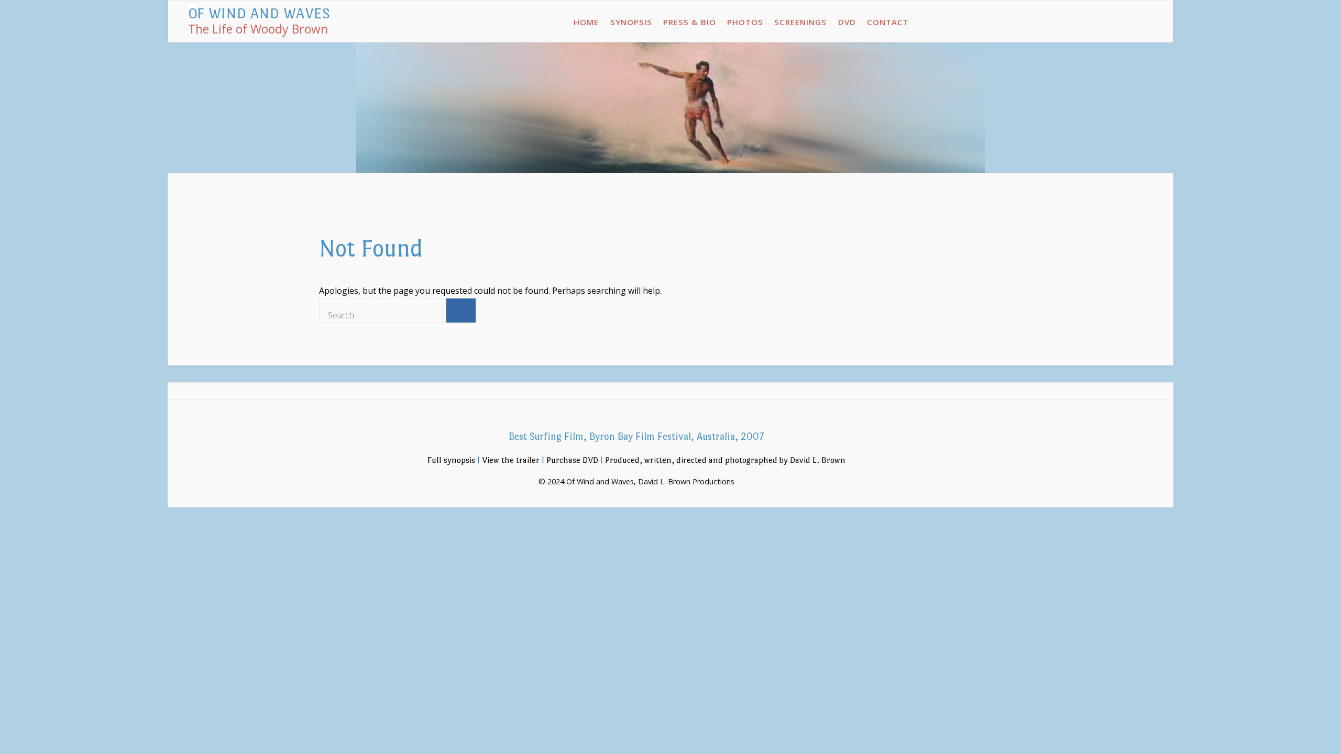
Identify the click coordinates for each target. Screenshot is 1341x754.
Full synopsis (451, 460)
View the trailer (511, 460)
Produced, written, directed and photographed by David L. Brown (725, 460)
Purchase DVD (572, 460)
